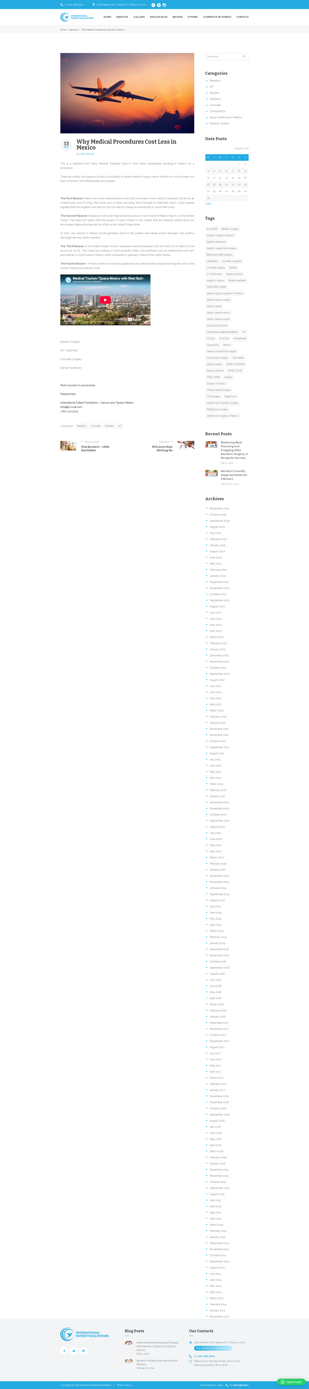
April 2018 (215, 998)
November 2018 (219, 955)
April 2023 (216, 630)
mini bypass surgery (217, 358)
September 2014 (219, 1261)
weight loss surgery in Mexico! (223, 416)
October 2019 (218, 888)
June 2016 (216, 1132)
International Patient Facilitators (96, 1385)
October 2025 (218, 514)
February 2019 (218, 937)
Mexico (227, 345)
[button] (291, 1382)
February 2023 (218, 643)
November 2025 (219, 508)
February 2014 (218, 1304)
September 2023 (220, 600)
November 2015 (219, 1175)
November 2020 (219, 808)
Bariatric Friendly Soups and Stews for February (234, 475)
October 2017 (218, 1035)
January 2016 (217, 1163)
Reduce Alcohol (215, 370)
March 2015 (216, 1224)
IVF (120, 426)
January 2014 (217, 1310)
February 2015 (218, 1230)
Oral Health (238, 358)
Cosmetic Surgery (71, 359)
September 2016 (219, 1114)
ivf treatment (240, 338)
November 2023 (219, 588)
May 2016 (215, 1139)
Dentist (232, 267)
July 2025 (215, 533)
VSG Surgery (213, 396)
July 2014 (215, 1273)
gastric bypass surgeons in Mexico (225, 293)
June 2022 (216, 692)
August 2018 (217, 973)
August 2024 (217, 551)
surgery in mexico (216, 383)
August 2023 (217, 606)
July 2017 (215, 1053)
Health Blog (159, 16)
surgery (228, 377)
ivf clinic (211, 338)
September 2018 (219, 967)
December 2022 (219, 655)
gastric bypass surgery (219, 300)
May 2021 (215, 771)
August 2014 (217, 1267)
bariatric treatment (216, 242)
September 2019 (219, 894)
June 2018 (216, 986)
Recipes (178, 16)
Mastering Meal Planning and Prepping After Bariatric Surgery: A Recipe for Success (234, 450)
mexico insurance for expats (221, 351)
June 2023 (216, 618)
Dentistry (109, 426)
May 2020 (216, 845)
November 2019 (219, 881)
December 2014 (219, 1243)
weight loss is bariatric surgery (223, 403)
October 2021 (218, 741)
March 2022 (217, 710)
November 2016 (219, 1102)
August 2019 (217, 900)
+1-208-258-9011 (74, 4)
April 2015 (215, 1218)
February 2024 (218, 569)
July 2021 (215, 759)
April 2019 (215, 924)
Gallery (139, 16)
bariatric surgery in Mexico (220, 235)
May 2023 (215, 624)
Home (107, 16)
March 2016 (217, 1151)
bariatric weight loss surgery (221, 248)
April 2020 (216, 851)
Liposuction (213, 345)
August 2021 (217, 753)
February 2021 (218, 790)
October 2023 (218, 594)
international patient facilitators (222, 332)
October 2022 (218, 667)
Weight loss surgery (217, 409)
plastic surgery (214, 364)
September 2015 (219, 1188)
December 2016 (219, 1096)
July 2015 (215, 1200)
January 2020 (218, 869)
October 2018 (218, 961)
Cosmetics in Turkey (217, 16)
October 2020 (218, 814)
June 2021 (215, 765)
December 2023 (219, 582)
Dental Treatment (70, 367)
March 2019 (217, 930)
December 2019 (219, 875)
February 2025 (218, 539)
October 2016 (218, 1108)
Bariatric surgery (230, 229)
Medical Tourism (219, 123)
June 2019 (216, 912)
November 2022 (219, 661)
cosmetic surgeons (232, 261)
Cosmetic (96, 426)
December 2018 (219, 949)
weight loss (230, 396)
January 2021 (217, 796)
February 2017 (218, 1083)
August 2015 (217, 1194)
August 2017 (217, 1047)
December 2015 (219, 1169)
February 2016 (218, 1157)
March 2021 (216, 784)
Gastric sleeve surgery (218, 319)
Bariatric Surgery (70, 341)
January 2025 (217, 545)
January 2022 (217, 722)
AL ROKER (212, 229)
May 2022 (215, 698)
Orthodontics (217, 111)
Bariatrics (73, 30)
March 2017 (216, 1077)
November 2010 (219, 1316)
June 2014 (216, 1279)
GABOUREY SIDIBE (216, 287)
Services (122, 16)
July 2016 (215, 1126)
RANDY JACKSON (235, 364)
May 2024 (216, 563)
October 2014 (218, 1255)
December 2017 (219, 1022)
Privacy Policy (124, 1385)
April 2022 (216, 704)
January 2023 (217, 649)
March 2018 (217, 1004)
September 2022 (220, 673)
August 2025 (217, 526)
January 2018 (217, 1016)
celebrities (212, 261)
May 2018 (215, 992)
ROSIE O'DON (235, 370)
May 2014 (215, 1286)
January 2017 (217, 1090)
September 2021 (219, 747)
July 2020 (215, 832)
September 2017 (219, 1041)
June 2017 (215, 1059)
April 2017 (215, 1071)
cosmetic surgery (216, 267)
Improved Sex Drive (217, 325)
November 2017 (219, 1028)
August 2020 (217, 826)
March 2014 (217, 1298)
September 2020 (220, 820)
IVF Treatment (69, 350)
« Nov (208, 203)
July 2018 (215, 979)
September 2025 (220, 520)
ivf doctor (224, 338)
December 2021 (219, 728)
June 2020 (216, 839)
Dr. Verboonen (214, 274)
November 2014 (219, 1249)
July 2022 (215, 686)
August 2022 (217, 679)
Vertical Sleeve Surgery (219, 390)
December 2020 (219, 802)
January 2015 (217, 1237)
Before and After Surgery (220, 254)
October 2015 (218, 1181)
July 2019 (215, 906)
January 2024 (218, 575)
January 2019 (217, 943)
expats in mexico (215, 280)
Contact (242, 16)
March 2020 (217, 857)
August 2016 (217, 1120)
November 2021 (219, 735)
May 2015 (215, 1212)
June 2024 (216, 557)
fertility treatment (237, 280)
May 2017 (215, 1065)
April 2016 (215, 1145)
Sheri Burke (87, 153)
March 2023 (217, 637)
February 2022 (218, 716)
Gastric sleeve (214, 306)
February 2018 (218, 1010)
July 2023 (215, 612)
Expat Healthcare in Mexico (226, 117)
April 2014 (215, 1292)
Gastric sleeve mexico (218, 312)
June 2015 (215, 1206)
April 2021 (215, 777)
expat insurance (234, 274)
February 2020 (218, 863)
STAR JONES (213, 377)
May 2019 (215, 918)
